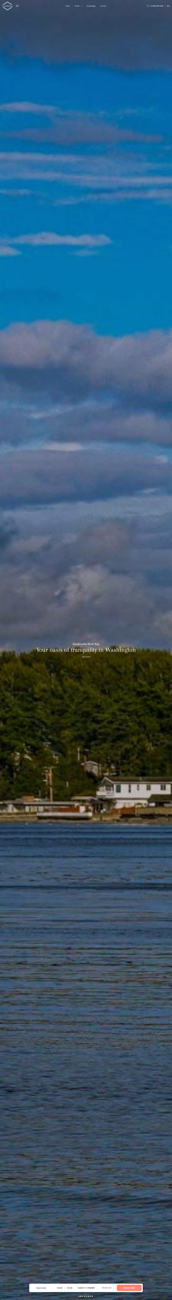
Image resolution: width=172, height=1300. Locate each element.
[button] (79, 1296)
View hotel (86, 657)
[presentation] (3, 585)
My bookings (91, 6)
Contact (103, 6)
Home (68, 6)
